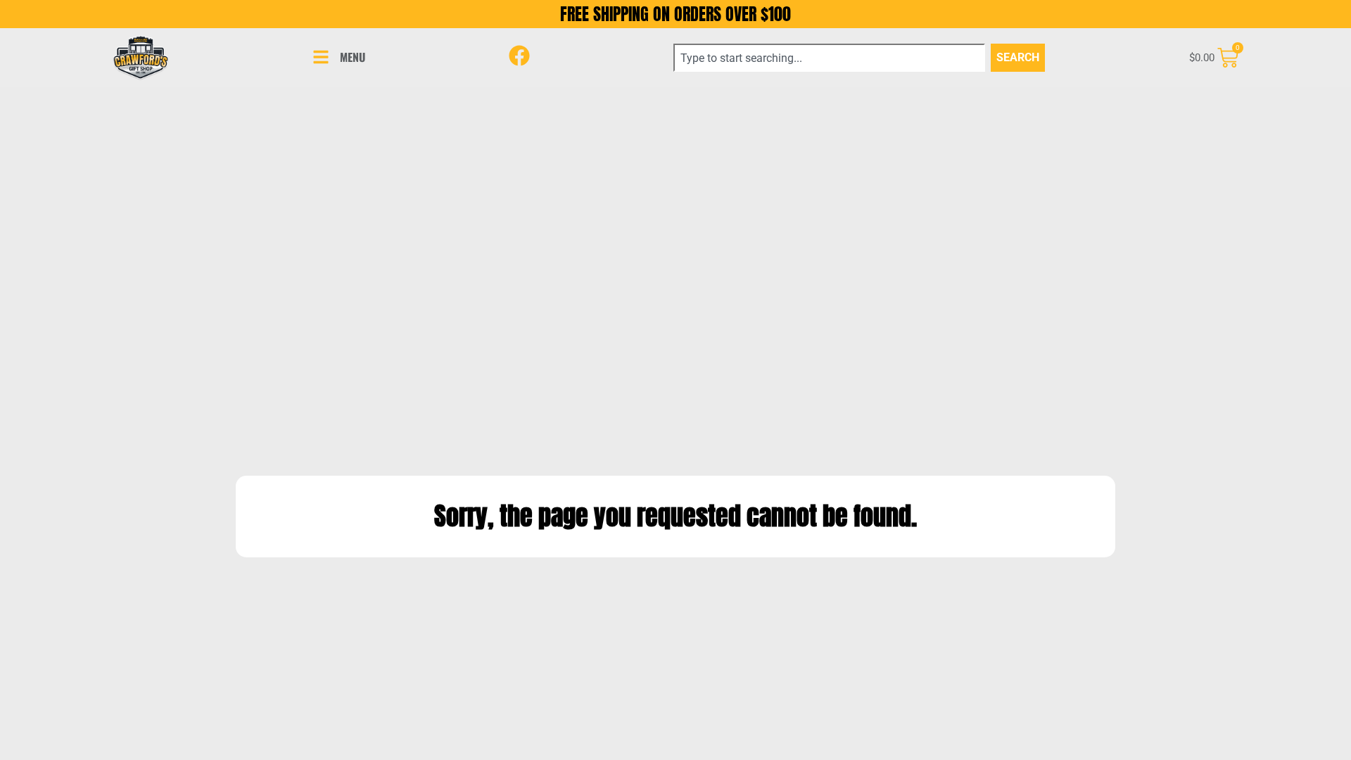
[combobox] (829, 58)
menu (352, 57)
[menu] (320, 57)
